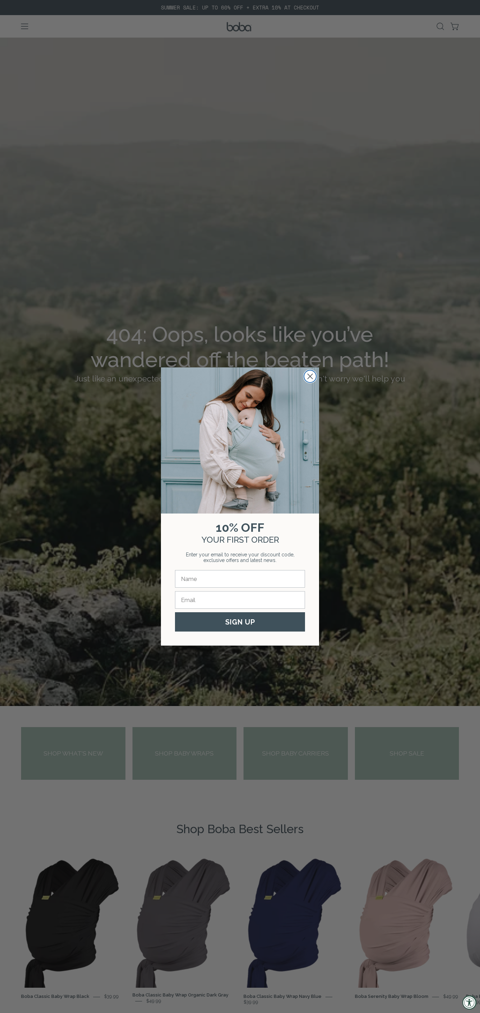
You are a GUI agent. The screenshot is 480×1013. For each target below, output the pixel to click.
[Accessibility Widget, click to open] (469, 1002)
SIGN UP (240, 622)
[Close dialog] (310, 376)
